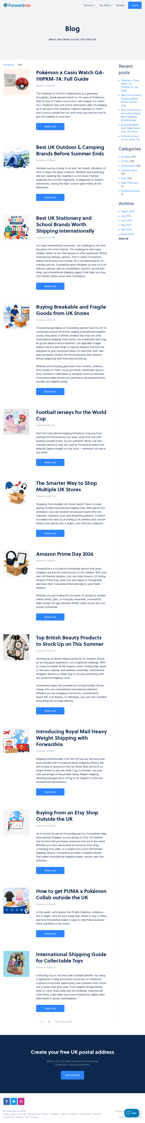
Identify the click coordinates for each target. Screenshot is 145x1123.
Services (88, 5)
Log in (135, 5)
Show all (123, 238)
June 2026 (126, 220)
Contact (120, 5)
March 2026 (127, 234)
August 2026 (127, 211)
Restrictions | (35, 1114)
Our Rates (105, 5)
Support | (65, 1114)
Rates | (46, 1114)
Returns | (75, 1114)
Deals (124, 178)
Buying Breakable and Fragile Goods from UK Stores (130, 128)
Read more (50, 126)
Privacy (34, 1117)
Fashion (125, 161)
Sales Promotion (129, 182)
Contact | (55, 1114)
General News (128, 165)
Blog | (14, 1114)
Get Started (72, 1075)
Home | (7, 1114)
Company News (129, 170)
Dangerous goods (130, 190)
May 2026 (126, 225)
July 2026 (126, 215)
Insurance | (86, 1114)
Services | (23, 1114)
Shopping (126, 156)
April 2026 (126, 229)
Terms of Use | (23, 1117)
